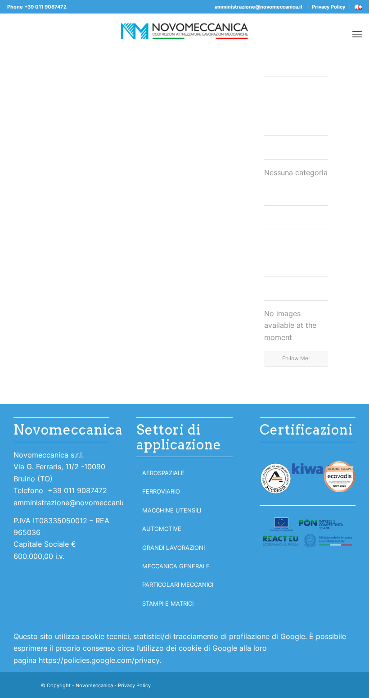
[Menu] (357, 34)
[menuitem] (258, 7)
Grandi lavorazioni (173, 547)
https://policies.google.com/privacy (99, 660)
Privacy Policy (328, 7)
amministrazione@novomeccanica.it (258, 7)
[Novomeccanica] (184, 34)
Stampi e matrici (168, 603)
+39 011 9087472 (45, 7)
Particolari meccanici (177, 584)
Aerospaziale (163, 472)
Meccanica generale (176, 566)
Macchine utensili (171, 510)
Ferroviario (161, 491)
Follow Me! (296, 358)
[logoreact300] (308, 532)
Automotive (161, 528)
